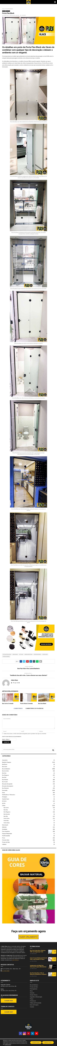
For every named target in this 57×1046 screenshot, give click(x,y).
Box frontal (4, 781)
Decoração (4, 790)
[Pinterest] (28, 1033)
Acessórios (4, 760)
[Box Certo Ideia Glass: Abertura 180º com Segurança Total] (52, 952)
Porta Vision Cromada (26, 703)
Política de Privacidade (35, 1003)
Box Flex (4, 777)
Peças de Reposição (7, 833)
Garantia (32, 993)
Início (3, 8)
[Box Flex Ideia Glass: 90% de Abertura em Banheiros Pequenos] (52, 974)
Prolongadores (33, 989)
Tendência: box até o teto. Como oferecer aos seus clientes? (28, 675)
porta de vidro (37, 654)
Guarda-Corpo (5, 799)
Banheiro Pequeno (6, 762)
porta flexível (6, 656)
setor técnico (15, 960)
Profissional (33, 1001)
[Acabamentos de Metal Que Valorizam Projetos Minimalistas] (52, 967)
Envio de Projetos (34, 1005)
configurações (8, 1044)
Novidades (4, 829)
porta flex (45, 654)
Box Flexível (5, 779)
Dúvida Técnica (33, 995)
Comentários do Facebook (34, 708)
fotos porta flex (7, 654)
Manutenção (5, 825)
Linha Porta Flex (28, 654)
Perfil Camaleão (6, 835)
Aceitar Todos (35, 1042)
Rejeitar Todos (48, 1042)
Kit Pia (3, 803)
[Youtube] (36, 1033)
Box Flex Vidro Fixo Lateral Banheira (28, 668)
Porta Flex (8, 11)
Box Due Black (42, 703)
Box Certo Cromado (7, 703)
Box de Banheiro (6, 768)
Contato (32, 1007)
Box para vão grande (7, 784)
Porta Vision (7, 822)
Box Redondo (5, 788)
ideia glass (15, 654)
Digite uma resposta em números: (11, 736)
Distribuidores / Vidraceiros (8, 794)
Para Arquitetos (6, 831)
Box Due (4, 773)
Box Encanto (7, 814)
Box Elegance (5, 775)
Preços (31, 999)
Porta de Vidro (5, 840)
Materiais (4, 827)
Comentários (18, 708)
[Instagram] (24, 1033)
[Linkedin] (32, 1033)
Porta (3, 838)
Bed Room (4, 764)
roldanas (4, 844)
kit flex (21, 654)
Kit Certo (4, 801)
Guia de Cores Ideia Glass (11, 850)
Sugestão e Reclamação (36, 997)
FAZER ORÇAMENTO (28, 937)
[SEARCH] (53, 750)
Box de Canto (5, 771)
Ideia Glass (6, 15)
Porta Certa (6, 818)
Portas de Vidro (6, 842)
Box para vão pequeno (7, 786)
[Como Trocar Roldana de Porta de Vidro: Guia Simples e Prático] (52, 959)
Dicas (3, 792)
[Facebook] (20, 1033)
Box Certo (4, 766)
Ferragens (4, 796)
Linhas (4, 11)
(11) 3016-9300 (5, 971)
